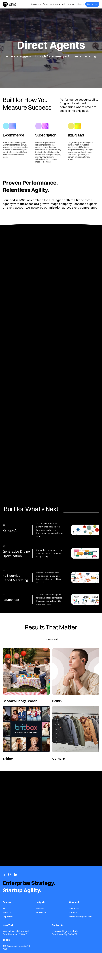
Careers (80, 4)
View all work (52, 639)
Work (74, 4)
